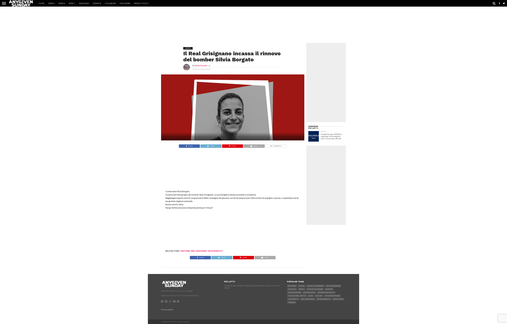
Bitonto (329, 289)
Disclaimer (125, 3)
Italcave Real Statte (297, 296)
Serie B (61, 3)
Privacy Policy (141, 3)
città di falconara (315, 289)
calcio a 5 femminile (315, 286)
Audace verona (294, 292)
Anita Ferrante (201, 65)
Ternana (291, 302)
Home (41, 3)
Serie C (72, 3)
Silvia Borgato (215, 251)
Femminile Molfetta (326, 292)
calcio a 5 (292, 289)
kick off (318, 296)
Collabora (110, 3)
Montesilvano (309, 292)
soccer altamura (332, 296)
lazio (310, 296)
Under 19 (97, 3)
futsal (301, 286)
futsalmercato (323, 299)
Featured (185, 251)
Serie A (51, 3)
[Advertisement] (253, 23)
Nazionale (84, 3)
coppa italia (338, 299)
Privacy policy (167, 309)
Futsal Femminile (333, 286)
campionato (293, 299)
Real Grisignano (199, 251)
